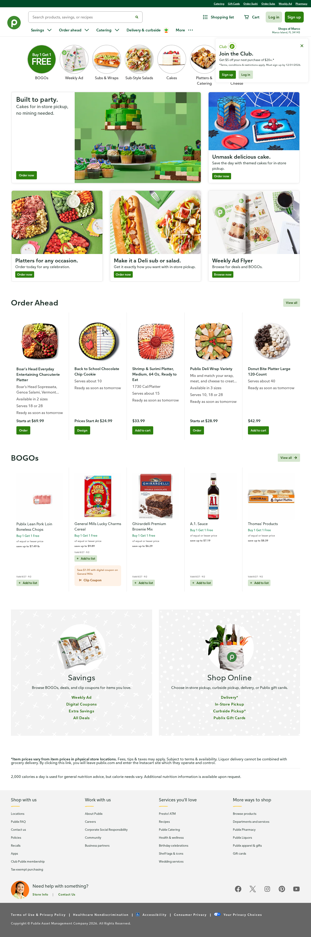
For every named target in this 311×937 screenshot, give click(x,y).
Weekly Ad (81, 697)
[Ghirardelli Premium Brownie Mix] (155, 496)
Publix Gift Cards (229, 718)
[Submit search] (136, 17)
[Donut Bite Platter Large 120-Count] (271, 341)
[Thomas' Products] (271, 496)
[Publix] (14, 23)
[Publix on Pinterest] (282, 892)
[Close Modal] (302, 45)
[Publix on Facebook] (238, 892)
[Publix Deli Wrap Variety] (213, 341)
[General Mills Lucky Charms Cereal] (97, 496)
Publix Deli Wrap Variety (211, 368)
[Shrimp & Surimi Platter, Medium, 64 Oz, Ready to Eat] (155, 341)
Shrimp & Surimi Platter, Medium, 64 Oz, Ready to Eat (154, 374)
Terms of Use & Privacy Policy (38, 915)
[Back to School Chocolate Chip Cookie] (97, 341)
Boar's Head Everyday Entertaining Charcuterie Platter (38, 374)
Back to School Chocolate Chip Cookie (96, 371)
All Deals (81, 718)
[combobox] (82, 17)
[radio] (90, 580)
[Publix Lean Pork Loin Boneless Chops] (39, 496)
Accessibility (155, 915)
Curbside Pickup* (229, 711)
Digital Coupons (81, 704)
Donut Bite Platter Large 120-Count (269, 371)
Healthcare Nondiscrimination (101, 915)
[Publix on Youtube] (296, 892)
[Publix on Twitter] (252, 892)
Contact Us (66, 894)
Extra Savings (81, 711)
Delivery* (229, 697)
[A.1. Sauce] (213, 496)
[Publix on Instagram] (267, 892)
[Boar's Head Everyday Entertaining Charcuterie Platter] (39, 341)
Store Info (40, 894)
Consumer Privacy (190, 915)
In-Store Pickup (229, 704)
